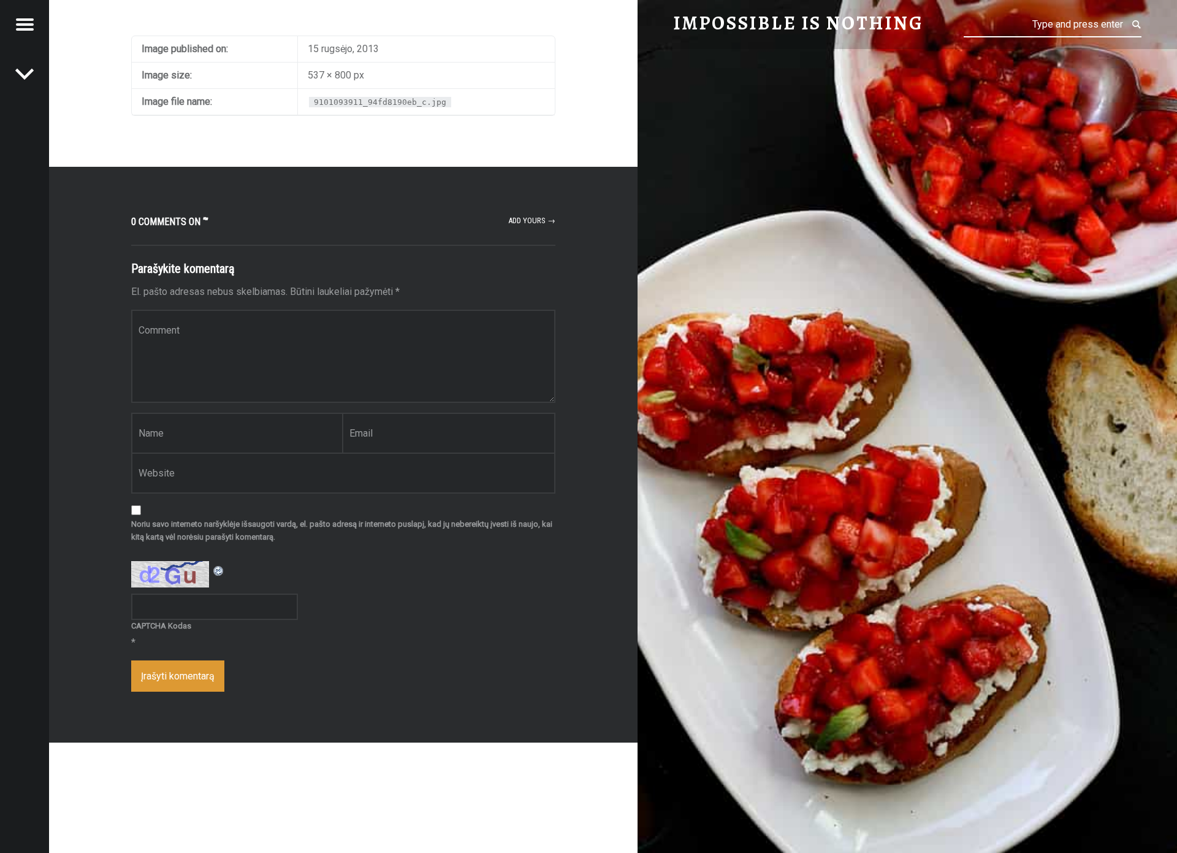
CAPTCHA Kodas (161, 625)
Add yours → (531, 220)
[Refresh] (219, 569)
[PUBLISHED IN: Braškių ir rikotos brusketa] (24, 73)
